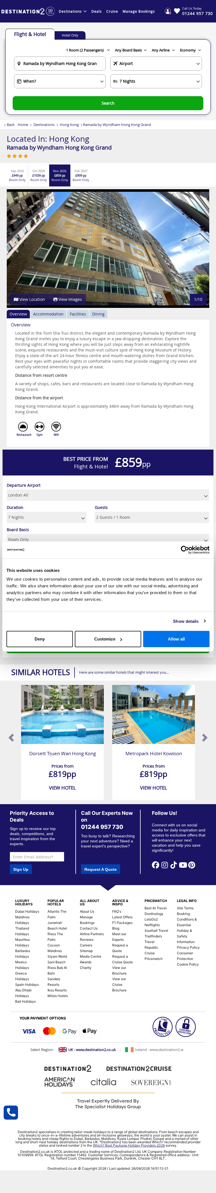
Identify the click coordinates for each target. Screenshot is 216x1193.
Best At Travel (155, 908)
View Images (69, 299)
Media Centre (90, 956)
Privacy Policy (188, 947)
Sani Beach (57, 962)
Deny (40, 639)
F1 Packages (122, 923)
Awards (85, 962)
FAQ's (116, 911)
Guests (101, 507)
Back (11, 124)
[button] (17, 248)
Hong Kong (69, 124)
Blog (115, 928)
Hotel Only (70, 35)
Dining (98, 314)
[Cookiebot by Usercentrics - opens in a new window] (185, 549)
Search (108, 103)
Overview (18, 314)
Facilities (78, 314)
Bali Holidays (25, 1001)
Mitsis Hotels (58, 996)
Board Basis (18, 529)
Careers (86, 945)
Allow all (176, 639)
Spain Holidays (27, 984)
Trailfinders (153, 936)
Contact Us (89, 928)
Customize (104, 639)
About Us (87, 911)
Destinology (154, 914)
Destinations (70, 11)
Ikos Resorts (57, 990)
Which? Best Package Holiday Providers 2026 (129, 1145)
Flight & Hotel (30, 34)
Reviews (86, 939)
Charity (85, 968)
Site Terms (185, 908)
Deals (96, 11)
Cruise (112, 11)
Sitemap (86, 951)
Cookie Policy (188, 964)
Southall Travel (156, 930)
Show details (186, 621)
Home (23, 124)
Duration (15, 507)
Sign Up (20, 869)
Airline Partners (92, 934)
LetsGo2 (151, 919)
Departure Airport (23, 485)
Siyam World (57, 956)
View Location (31, 299)
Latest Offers (122, 917)
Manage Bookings (139, 11)
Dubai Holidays (27, 911)
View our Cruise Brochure (119, 984)
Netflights (152, 925)
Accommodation (48, 314)
